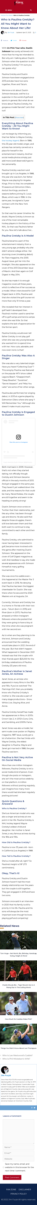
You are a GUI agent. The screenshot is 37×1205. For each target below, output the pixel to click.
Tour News (9, 15)
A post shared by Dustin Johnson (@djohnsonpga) (19, 462)
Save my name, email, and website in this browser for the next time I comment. (19, 1167)
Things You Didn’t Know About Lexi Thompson (18, 1048)
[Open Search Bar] (31, 10)
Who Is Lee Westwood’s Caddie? (17, 1055)
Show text (19, 117)
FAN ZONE (11, 1189)
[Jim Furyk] (18, 3)
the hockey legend (10, 140)
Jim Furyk (11, 32)
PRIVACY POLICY (18, 1194)
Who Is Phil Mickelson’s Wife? (16, 1059)
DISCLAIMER (25, 1189)
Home (3, 15)
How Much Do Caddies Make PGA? (18, 1019)
